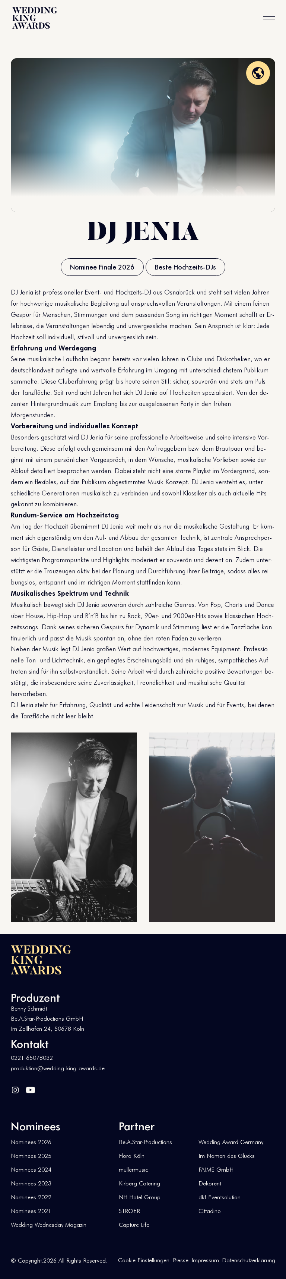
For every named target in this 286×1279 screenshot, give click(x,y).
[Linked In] (15, 1088)
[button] (269, 18)
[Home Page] (34, 18)
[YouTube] (30, 1088)
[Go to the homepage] (41, 960)
